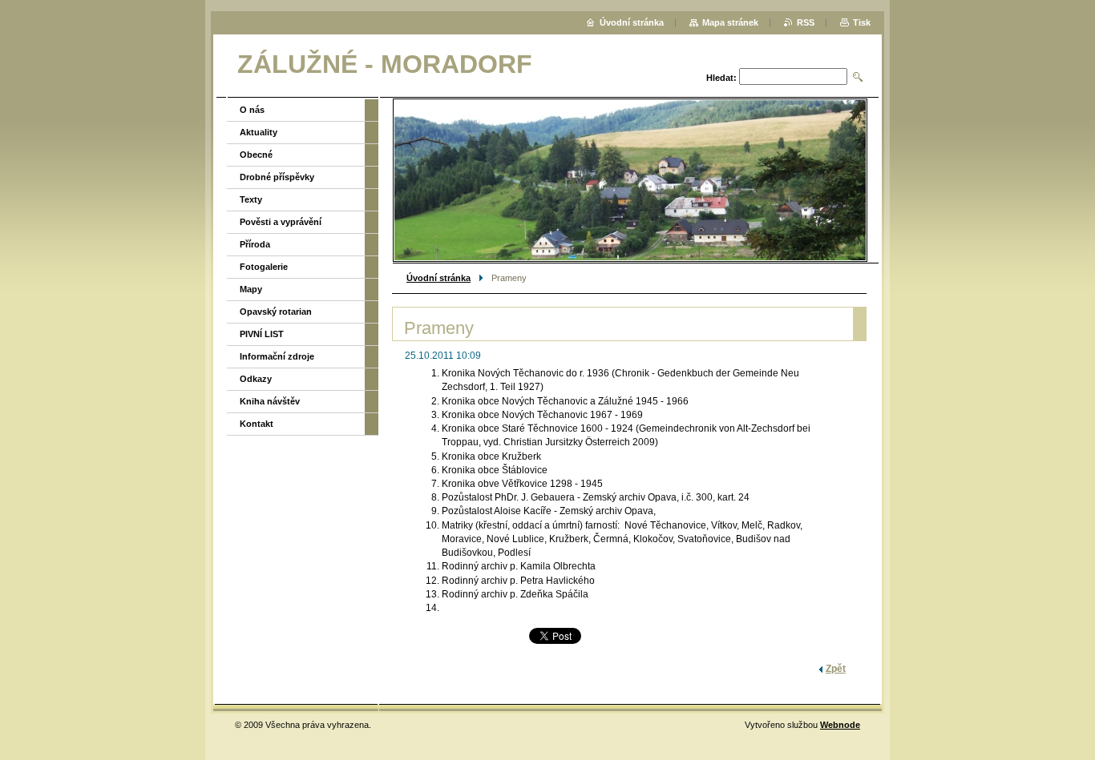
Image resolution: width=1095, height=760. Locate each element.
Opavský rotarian (276, 311)
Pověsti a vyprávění (280, 222)
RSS (805, 22)
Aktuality (258, 132)
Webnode (840, 725)
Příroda (255, 244)
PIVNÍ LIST (262, 334)
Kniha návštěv (270, 401)
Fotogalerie (264, 266)
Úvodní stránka (438, 278)
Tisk (862, 22)
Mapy (251, 289)
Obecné (256, 154)
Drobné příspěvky (277, 177)
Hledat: (721, 77)
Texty (251, 199)
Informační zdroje (277, 356)
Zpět (836, 668)
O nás (252, 110)
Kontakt (256, 423)
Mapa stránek (730, 22)
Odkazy (256, 379)
